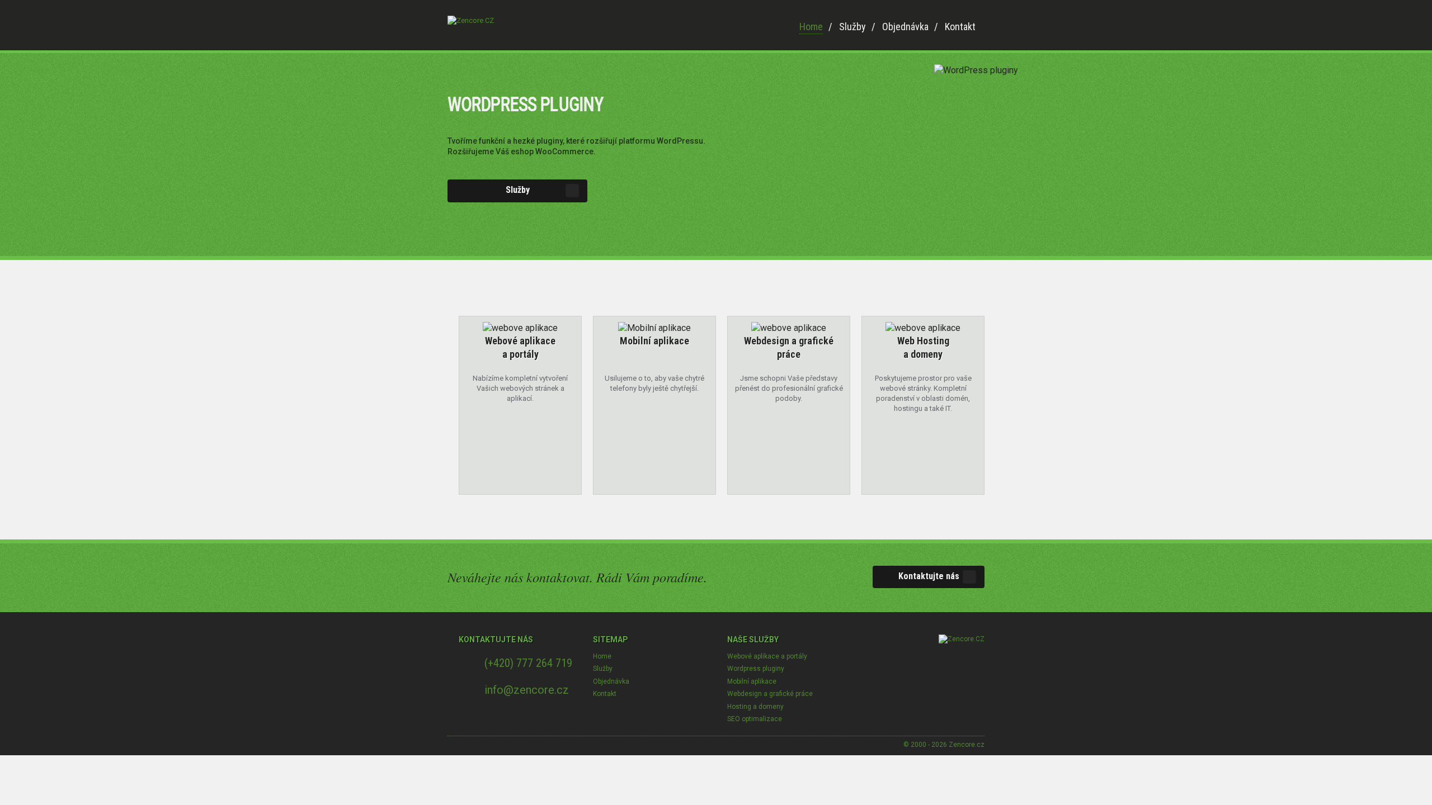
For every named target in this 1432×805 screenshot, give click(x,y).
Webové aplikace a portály (767, 656)
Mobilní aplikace (751, 681)
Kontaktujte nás (928, 576)
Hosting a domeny (755, 707)
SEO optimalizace (754, 719)
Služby (852, 26)
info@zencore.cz (526, 690)
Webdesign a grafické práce (770, 694)
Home (811, 26)
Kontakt (960, 26)
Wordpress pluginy (755, 669)
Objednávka (905, 26)
